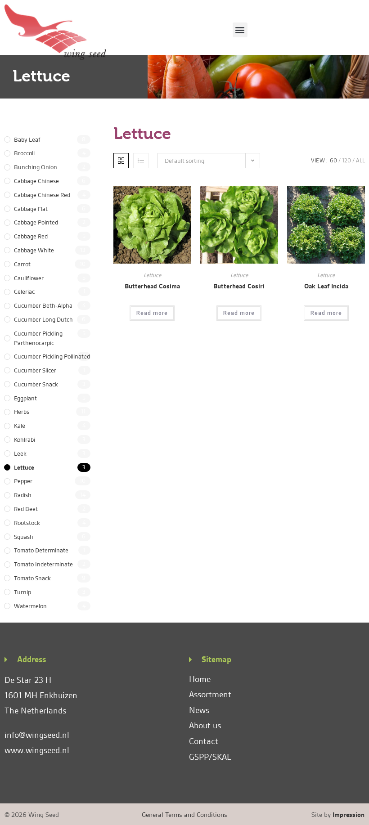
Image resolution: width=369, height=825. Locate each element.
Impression (348, 814)
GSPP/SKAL (210, 756)
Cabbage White (34, 250)
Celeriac (24, 291)
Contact (203, 741)
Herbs (21, 412)
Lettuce (24, 467)
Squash (23, 537)
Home (200, 679)
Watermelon (30, 606)
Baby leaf (27, 139)
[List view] (140, 160)
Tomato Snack (32, 578)
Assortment (210, 694)
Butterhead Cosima (152, 286)
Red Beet (26, 509)
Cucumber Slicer (35, 370)
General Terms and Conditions (184, 814)
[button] (240, 29)
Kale (19, 425)
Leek (20, 453)
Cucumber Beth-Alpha (43, 305)
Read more (152, 313)
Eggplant (25, 398)
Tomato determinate (41, 550)
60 (333, 160)
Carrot (22, 264)
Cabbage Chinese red (42, 195)
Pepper (23, 481)
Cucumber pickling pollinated (52, 356)
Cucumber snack (36, 384)
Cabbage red (31, 236)
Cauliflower (29, 278)
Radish (23, 495)
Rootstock (27, 523)
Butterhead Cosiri (239, 286)
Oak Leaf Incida (326, 286)
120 (346, 160)
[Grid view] (121, 160)
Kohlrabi (24, 439)
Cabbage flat (31, 209)
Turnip (22, 592)
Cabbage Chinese (36, 181)
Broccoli (24, 153)
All (360, 160)
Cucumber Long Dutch (43, 319)
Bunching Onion (35, 167)
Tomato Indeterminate (43, 564)
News (199, 710)
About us (205, 725)
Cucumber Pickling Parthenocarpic (38, 338)
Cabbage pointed (36, 222)
